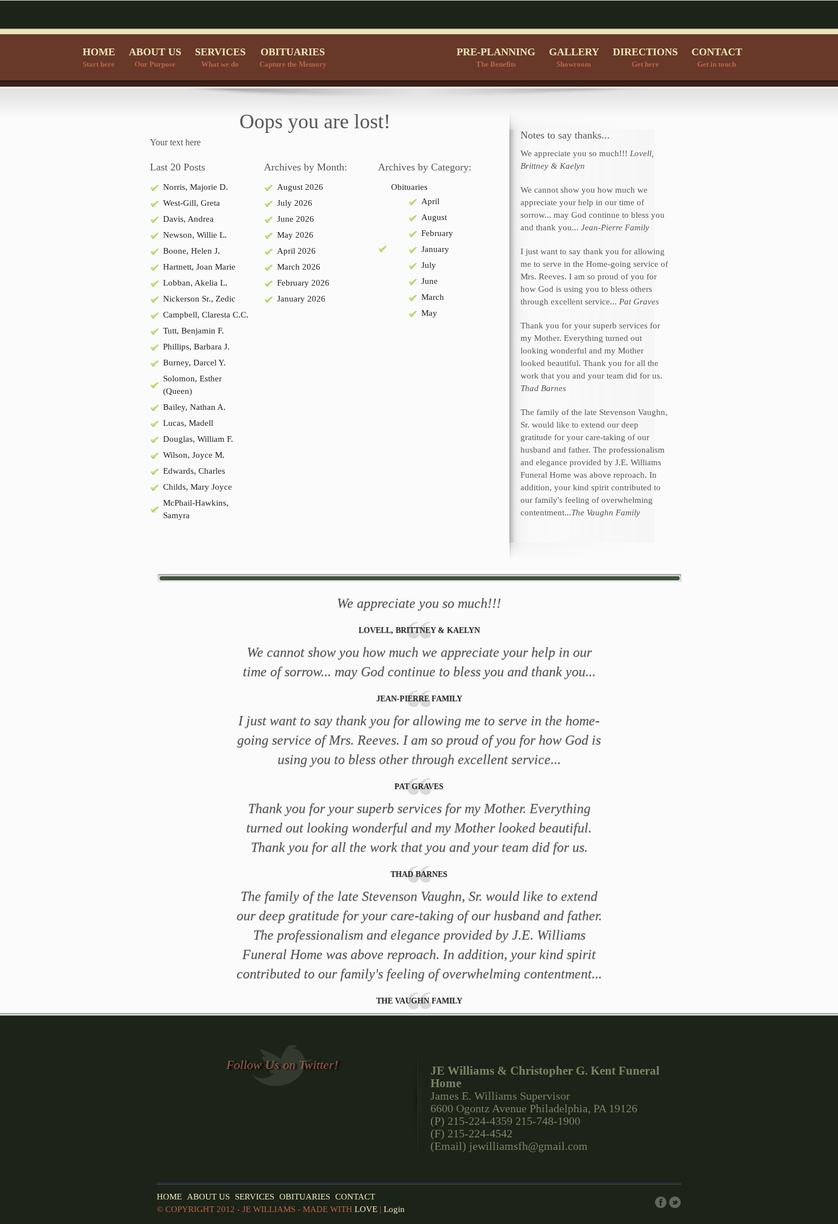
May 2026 (295, 234)
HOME (99, 57)
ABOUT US (155, 57)
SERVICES (220, 57)
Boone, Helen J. (191, 250)
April (430, 201)
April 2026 (296, 250)
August (434, 217)
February (437, 233)
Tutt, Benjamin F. (193, 330)
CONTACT (716, 57)
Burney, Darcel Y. (194, 362)
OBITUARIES (293, 57)
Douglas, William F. (198, 439)
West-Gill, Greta (191, 203)
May (429, 313)
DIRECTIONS (645, 57)
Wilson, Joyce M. (194, 454)
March (432, 297)
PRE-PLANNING (496, 57)
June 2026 (295, 218)
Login (394, 1209)
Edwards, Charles (194, 470)
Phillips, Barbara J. (196, 346)
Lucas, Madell (188, 423)
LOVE (366, 1209)
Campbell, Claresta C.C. (206, 314)
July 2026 (294, 203)
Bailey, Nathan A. (194, 407)
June (429, 281)
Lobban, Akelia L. (195, 282)
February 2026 (303, 282)
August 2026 (300, 187)
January (435, 249)
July (428, 265)
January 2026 (301, 298)
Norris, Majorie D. (195, 187)
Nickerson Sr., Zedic (199, 298)
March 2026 (298, 266)
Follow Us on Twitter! (282, 1065)
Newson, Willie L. (195, 234)
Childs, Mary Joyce (197, 486)
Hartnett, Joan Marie (199, 266)
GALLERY (574, 57)
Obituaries (409, 187)
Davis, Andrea (188, 218)
